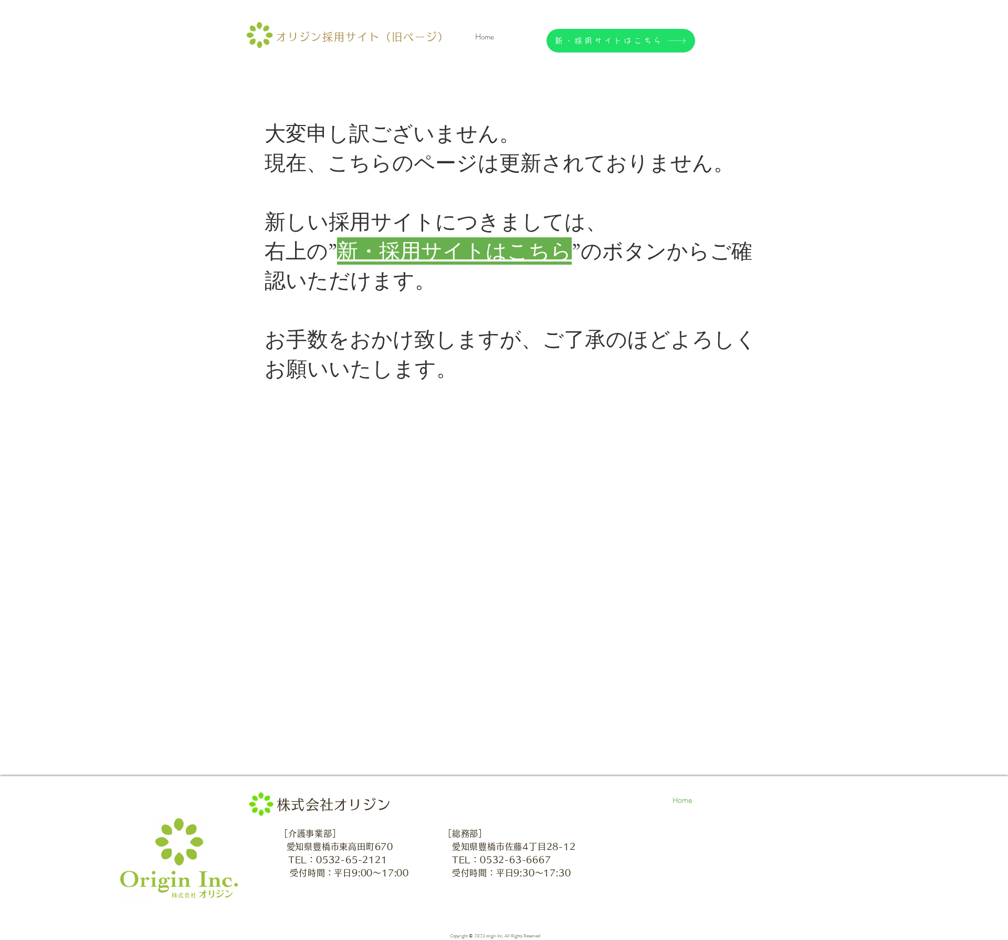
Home (682, 800)
